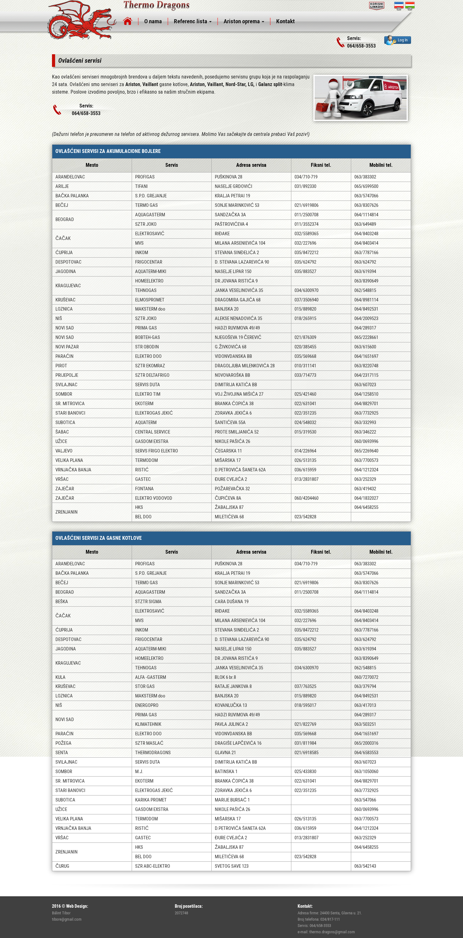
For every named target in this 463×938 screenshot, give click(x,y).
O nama (153, 21)
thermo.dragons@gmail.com (332, 931)
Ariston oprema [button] (242, 21)
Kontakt (285, 21)
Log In (403, 39)
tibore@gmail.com (67, 919)
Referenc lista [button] (191, 21)
